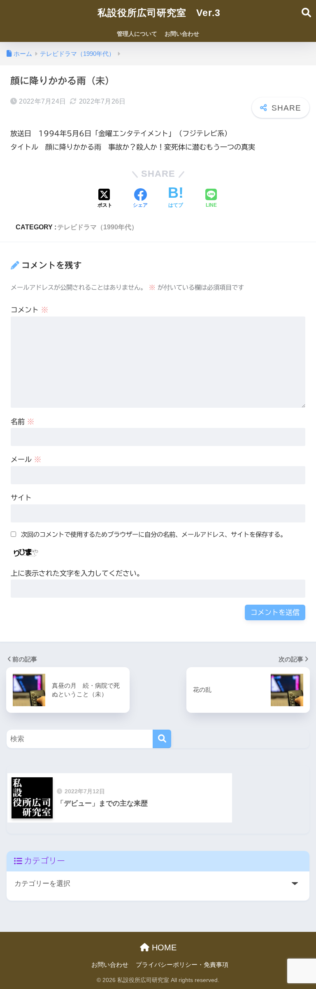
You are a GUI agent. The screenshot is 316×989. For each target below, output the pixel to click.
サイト (21, 497)
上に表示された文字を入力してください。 (77, 573)
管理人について (137, 33)
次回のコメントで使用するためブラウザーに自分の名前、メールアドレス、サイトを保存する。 (153, 534)
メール (26, 459)
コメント (29, 309)
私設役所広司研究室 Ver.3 (159, 12)
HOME (163, 947)
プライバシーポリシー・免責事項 (182, 964)
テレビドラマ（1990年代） (97, 227)
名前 (22, 421)
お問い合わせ (182, 33)
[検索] (162, 739)
